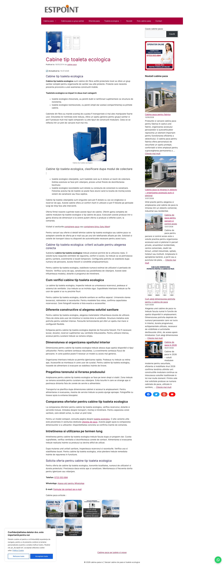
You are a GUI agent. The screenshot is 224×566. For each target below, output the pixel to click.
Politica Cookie (18, 550)
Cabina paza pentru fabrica (158, 114)
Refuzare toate (18, 556)
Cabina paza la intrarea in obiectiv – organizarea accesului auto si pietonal (161, 192)
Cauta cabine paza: (154, 29)
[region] (30, 544)
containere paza (71, 226)
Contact (159, 21)
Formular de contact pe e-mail (67, 489)
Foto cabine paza (144, 21)
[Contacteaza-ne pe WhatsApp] (218, 559)
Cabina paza (49, 21)
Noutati (129, 21)
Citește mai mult (152, 153)
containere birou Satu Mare (97, 226)
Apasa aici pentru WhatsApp (71, 483)
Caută (172, 34)
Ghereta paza (94, 21)
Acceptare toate (41, 556)
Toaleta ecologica (111, 21)
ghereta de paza (89, 422)
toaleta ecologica (102, 419)
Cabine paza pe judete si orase (112, 552)
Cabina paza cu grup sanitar (72, 21)
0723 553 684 (61, 477)
